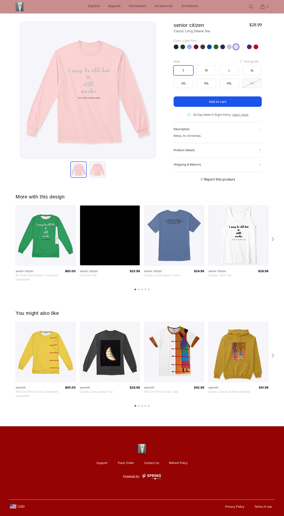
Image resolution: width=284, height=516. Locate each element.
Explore (94, 6)
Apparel (114, 6)
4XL (229, 83)
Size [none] (177, 61)
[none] (248, 61)
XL (252, 70)
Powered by (131, 476)
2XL (183, 83)
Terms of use (263, 506)
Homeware (137, 6)
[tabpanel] (88, 90)
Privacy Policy (234, 506)
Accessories (163, 6)
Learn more (240, 115)
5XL (252, 83)
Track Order (125, 463)
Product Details (184, 150)
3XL (206, 83)
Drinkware (189, 6)
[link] (45, 235)
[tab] (78, 169)
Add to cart (217, 101)
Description (182, 129)
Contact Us (151, 463)
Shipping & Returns (187, 164)
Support (101, 463)
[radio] (183, 70)
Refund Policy (178, 463)
